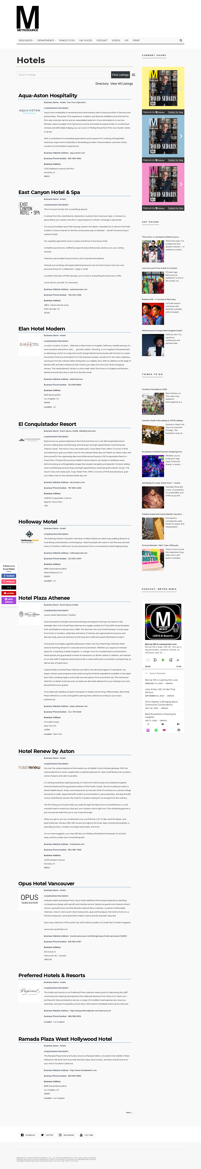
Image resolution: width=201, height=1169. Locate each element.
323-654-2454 (74, 558)
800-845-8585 (74, 1076)
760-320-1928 (74, 295)
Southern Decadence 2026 (154, 389)
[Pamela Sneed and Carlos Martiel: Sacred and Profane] (153, 529)
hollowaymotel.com (78, 553)
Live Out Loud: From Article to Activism (159, 268)
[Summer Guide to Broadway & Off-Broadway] (153, 435)
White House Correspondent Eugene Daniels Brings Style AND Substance (162, 331)
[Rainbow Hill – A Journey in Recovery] (153, 314)
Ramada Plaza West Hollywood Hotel (65, 1039)
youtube (10, 593)
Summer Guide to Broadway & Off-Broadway (162, 420)
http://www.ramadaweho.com (83, 1070)
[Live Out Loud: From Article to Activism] (153, 283)
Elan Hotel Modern (41, 329)
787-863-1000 (74, 488)
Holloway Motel (37, 522)
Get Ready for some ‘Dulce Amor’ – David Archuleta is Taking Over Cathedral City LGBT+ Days (163, 483)
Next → (129, 1112)
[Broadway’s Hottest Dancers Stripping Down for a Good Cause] (153, 466)
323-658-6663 (74, 385)
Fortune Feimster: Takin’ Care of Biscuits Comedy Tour (160, 545)
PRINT (136, 40)
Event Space (66, 431)
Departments (45, 40)
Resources (26, 40)
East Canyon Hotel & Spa (49, 192)
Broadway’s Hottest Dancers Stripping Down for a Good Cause (162, 452)
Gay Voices (85, 40)
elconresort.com (77, 482)
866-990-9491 (74, 1016)
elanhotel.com (76, 379)
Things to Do (67, 40)
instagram (10, 581)
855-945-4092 (74, 158)
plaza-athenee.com (79, 706)
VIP (126, 40)
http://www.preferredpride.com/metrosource (90, 1011)
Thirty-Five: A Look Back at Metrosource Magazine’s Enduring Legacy (160, 237)
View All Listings (121, 84)
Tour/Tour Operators (76, 102)
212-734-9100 (74, 712)
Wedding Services (87, 431)
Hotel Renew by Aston (46, 751)
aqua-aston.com (77, 153)
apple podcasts (9, 600)
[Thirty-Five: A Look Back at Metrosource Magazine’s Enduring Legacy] (153, 251)
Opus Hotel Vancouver (46, 883)
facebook (10, 576)
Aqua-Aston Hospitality (47, 95)
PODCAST (102, 40)
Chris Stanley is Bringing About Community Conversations (161, 703)
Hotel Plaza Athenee (44, 598)
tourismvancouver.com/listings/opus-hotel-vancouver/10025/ (98, 936)
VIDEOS (116, 40)
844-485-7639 (74, 850)
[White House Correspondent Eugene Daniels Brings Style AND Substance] (153, 345)
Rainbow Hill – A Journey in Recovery (159, 299)
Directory (102, 84)
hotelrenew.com (77, 844)
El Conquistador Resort (47, 424)
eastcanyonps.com (78, 289)
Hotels (63, 102)
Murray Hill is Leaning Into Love (161, 679)
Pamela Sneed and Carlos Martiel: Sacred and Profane (163, 514)
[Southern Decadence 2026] (153, 404)
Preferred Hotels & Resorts (51, 975)
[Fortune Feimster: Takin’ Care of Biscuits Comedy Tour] (153, 560)
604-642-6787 (74, 942)
